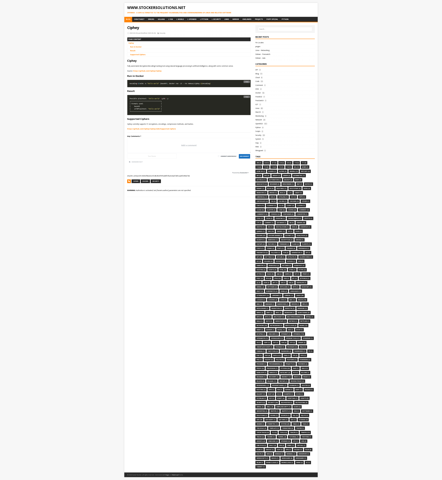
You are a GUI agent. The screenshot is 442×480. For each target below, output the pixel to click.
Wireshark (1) (301, 458)
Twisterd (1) (306, 437)
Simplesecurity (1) (283, 407)
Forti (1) (280, 248)
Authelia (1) (261, 180)
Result (132, 51)
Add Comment (244, 156)
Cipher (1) (305, 201)
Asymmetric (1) (299, 176)
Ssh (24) (259, 420)
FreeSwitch (259, 100)
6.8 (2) (281, 163)
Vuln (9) (308, 450)
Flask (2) (295, 244)
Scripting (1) (292, 398)
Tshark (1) (271, 437)
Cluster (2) (271, 210)
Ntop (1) (299, 330)
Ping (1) (287, 355)
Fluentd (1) (306, 244)
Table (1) (296, 424)
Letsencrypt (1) (263, 295)
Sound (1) (274, 415)
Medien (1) (295, 304)
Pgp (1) (259, 355)
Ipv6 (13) (277, 278)
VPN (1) (288, 450)
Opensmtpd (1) (262, 338)
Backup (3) (288, 180)
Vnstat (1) (270, 450)
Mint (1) (269, 313)
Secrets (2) (261, 403)
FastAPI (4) (261, 244)
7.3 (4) (266, 167)
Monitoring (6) (304, 313)
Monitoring (259, 116)
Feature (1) (272, 244)
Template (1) (274, 428)
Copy (247, 81)
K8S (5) (291, 283)
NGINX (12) (303, 325)
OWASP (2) (301, 343)
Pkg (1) (259, 360)
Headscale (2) (274, 265)
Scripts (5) (304, 398)
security (155, 181)
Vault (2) (272, 445)
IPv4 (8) (268, 278)
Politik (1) (280, 360)
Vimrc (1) (290, 445)
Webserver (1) (303, 454)
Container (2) (288, 214)
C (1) (290, 193)
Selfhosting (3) (301, 403)
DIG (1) (270, 227)
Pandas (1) (261, 351)
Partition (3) (273, 351)
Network (258, 120)
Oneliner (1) (273, 334)
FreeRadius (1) (303, 248)
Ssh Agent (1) (270, 420)
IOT (256, 104)
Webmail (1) (290, 454)
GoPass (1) (291, 261)
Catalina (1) (283, 197)
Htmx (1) (292, 270)
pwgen (257, 46)
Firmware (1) (284, 244)
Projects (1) (290, 364)
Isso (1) (286, 278)
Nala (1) (260, 321)
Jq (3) (258, 283)
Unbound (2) (273, 441)
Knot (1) (260, 291)
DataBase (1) (281, 223)
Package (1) (279, 347)
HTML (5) (283, 270)
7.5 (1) (281, 167)
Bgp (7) (299, 184)
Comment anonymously (228, 156)
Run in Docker (136, 47)
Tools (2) (283, 432)
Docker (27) (261, 236)
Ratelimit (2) (285, 373)
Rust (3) (271, 394)
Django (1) (261, 231)
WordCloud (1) (287, 463)
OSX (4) (283, 343)
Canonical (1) (262, 197)
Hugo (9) (270, 274)
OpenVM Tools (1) (293, 338)
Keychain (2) (272, 287)
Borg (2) (307, 188)
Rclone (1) (305, 373)
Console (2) (275, 214)
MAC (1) (292, 300)
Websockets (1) (262, 458)
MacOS (258, 112)
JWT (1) (275, 283)
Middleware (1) (262, 308)
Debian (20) (301, 223)
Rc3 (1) (295, 373)
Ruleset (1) (261, 394)
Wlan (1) (260, 463)
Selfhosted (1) (286, 403)
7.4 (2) (274, 167)
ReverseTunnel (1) (279, 385)
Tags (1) (305, 424)
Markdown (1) (282, 304)
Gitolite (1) (292, 257)
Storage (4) (303, 420)
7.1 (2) (304, 163)
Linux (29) (300, 295)
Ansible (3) (294, 171)
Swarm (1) (260, 424)
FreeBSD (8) (291, 248)
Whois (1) (274, 458)
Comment (259, 85)
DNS (257, 89)
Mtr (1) (259, 317)
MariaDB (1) (269, 304)
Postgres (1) (292, 360)
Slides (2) (297, 407)
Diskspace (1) (305, 227)
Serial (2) (260, 407)
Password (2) (286, 351)
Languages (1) (295, 291)
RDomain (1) (261, 377)
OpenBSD (259, 124)
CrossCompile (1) (294, 218)
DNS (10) (271, 231)
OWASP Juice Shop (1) (264, 347)
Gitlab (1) (280, 257)
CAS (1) (272, 197)
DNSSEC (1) (281, 231)
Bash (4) (298, 180)
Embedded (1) (273, 240)
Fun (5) (285, 253)
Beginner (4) (274, 184)
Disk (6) (294, 227)
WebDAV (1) (279, 454)
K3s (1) (283, 283)
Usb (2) (303, 441)
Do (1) (290, 231)
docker (145, 181)
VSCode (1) (298, 450)
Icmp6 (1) (288, 274)
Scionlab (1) (261, 398)
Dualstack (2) (302, 236)
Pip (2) (295, 355)
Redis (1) (297, 377)
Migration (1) (276, 308)
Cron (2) (269, 218)
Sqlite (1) (304, 415)
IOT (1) (297, 274)
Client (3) (290, 205)
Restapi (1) (283, 381)
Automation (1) (275, 180)
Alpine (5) (282, 171)
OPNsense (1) (308, 338)
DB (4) (291, 223)
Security (162, 33)
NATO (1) (269, 321)
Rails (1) (305, 368)
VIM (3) (281, 445)
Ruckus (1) (309, 390)
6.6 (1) (267, 163)
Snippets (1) (286, 411)
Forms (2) (270, 248)
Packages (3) (292, 347)
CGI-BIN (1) (282, 201)
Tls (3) (274, 432)
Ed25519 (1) (261, 240)
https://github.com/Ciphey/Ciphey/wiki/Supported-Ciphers (151, 129)
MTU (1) (267, 317)
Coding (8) (292, 210)
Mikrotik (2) (289, 308)
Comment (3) (304, 210)
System (258, 139)
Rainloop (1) (261, 373)
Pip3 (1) (303, 355)
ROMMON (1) (294, 385)
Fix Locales (259, 42)
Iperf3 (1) (305, 274)
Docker (258, 93)
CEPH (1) (302, 197)
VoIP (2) (279, 450)
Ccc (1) (293, 197)
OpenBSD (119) (298, 334)
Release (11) (271, 381)
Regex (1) (306, 377)
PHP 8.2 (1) (277, 355)
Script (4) (280, 398)
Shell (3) (270, 407)
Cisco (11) (260, 205)
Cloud (257, 77)
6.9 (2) (289, 163)
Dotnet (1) (289, 236)
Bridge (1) (273, 193)
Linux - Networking (262, 50)
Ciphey (131, 43)
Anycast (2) (305, 171)
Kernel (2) (260, 287)
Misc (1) (278, 313)
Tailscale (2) (261, 428)
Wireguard (259, 150)
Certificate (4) (262, 201)
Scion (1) (299, 394)
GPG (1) (300, 261)
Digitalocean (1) (282, 227)
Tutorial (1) (293, 437)
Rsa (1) (279, 390)
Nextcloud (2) (290, 325)
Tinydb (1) (300, 428)
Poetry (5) (269, 360)
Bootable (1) (281, 188)
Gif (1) (308, 253)
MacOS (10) (302, 300)
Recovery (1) (273, 377)
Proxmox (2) (302, 364)
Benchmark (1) (288, 184)
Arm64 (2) (286, 176)
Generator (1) (297, 253)
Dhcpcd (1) (261, 227)
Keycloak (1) (284, 287)
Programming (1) (275, 364)
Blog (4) (270, 188)
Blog (257, 74)
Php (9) (267, 355)
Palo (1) (303, 347)
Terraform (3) (287, 428)
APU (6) (266, 176)
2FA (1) (259, 163)
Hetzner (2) (286, 265)
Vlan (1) (260, 450)
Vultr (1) (260, 454)
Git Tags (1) (269, 257)
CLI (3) (281, 205)
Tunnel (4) (282, 437)
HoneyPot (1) (299, 265)
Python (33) (285, 368)
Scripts (257, 131)
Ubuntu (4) (261, 441)
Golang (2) (268, 261)
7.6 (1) (288, 167)
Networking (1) (276, 325)
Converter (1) (302, 214)
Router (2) (306, 385)
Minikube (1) (302, 308)
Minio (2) (260, 313)
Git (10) (259, 257)
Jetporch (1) (304, 278)
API (256, 70)
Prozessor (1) (272, 368)
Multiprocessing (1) (295, 317)
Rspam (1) (288, 390)
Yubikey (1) (261, 467)
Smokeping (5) (262, 411)
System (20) (285, 424)
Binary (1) (260, 188)
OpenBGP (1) (285, 334)
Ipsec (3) (260, 278)
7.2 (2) (259, 167)
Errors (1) (299, 240)
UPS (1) (295, 441)
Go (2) (259, 261)
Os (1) (259, 343)
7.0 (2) (296, 163)
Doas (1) (298, 231)
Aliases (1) (272, 171)
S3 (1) (279, 394)
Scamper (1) (288, 394)
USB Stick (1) (261, 445)
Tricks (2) (260, 437)
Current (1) (269, 223)
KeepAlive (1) (301, 283)
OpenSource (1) (277, 338)
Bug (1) (282, 193)
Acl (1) (296, 167)
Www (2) (299, 463)
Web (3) (269, 454)
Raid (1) (295, 368)
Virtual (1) (301, 445)
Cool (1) (260, 218)
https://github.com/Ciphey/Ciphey (147, 71)
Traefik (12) (305, 432)
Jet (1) (294, 278)
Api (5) (259, 176)
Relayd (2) (260, 381)
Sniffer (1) (274, 411)
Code (257, 81)
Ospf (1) (267, 343)
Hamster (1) (261, 265)
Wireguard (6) (287, 458)
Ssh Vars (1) (283, 420)
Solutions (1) (262, 415)
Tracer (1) (294, 432)
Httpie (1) (260, 274)
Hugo (167, 475)
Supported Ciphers (137, 54)
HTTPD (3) (302, 270)
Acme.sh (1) (261, 171)
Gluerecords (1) (306, 257)
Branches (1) (261, 193)
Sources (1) (285, 415)
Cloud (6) (260, 210)
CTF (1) (259, 223)
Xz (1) (308, 463)
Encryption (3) (286, 240)
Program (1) (261, 364)
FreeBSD (258, 97)
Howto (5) (272, 270)
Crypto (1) (308, 218)
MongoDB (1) (289, 313)
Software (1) (307, 411)
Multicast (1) (279, 317)
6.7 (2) (274, 163)
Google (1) (280, 261)
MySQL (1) (309, 317)
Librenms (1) (276, 295)
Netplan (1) (304, 321)
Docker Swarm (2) (275, 236)
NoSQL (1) (281, 330)
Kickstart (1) (306, 287)
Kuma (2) (284, 291)
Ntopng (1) (261, 334)
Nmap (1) (260, 330)
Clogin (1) (301, 205)
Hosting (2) (261, 270)
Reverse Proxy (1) (297, 381)
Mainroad (175, 475)
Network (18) (262, 325)
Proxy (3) (260, 368)
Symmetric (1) (272, 424)
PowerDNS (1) (305, 360)
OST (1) (275, 343)
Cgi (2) (273, 201)
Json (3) (266, 283)
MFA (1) (305, 304)
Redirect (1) (286, 377)
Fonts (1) (260, 248)
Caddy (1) (298, 193)
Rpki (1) (271, 390)
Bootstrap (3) (295, 188)
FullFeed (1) (275, 253)
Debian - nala (260, 58)
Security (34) (273, 403)
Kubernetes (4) (271, 291)
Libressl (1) (288, 295)
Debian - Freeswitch (262, 54)
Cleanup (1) (271, 205)
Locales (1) (261, 300)
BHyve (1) (308, 184)
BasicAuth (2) (262, 184)
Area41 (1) (276, 176)
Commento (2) (262, 214)
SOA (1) (296, 411)
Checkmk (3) (294, 201)
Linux (257, 108)
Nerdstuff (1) (280, 321)
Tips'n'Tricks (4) (263, 432)
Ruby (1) (299, 390)
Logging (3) (272, 300)
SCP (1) (271, 398)
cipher (135, 181)
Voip (257, 143)
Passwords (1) (299, 351)
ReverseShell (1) (263, 385)
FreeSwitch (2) (262, 253)
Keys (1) (295, 287)
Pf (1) (310, 351)
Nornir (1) (270, 330)
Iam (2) (279, 274)
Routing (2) (261, 390)
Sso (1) (293, 420)
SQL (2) (295, 415)
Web (257, 147)
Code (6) (282, 210)
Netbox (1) (293, 321)
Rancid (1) (273, 373)
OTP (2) (292, 343)
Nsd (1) (290, 330)
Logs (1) (283, 300)
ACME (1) (305, 167)
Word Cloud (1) (272, 463)
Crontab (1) (280, 218)
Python (258, 127)
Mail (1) (259, 304)
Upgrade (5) (285, 441)
